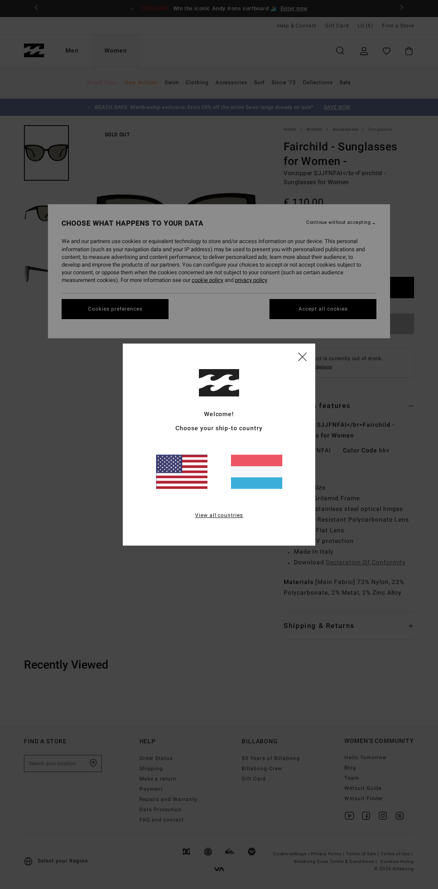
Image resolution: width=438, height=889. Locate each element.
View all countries (219, 515)
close (302, 356)
